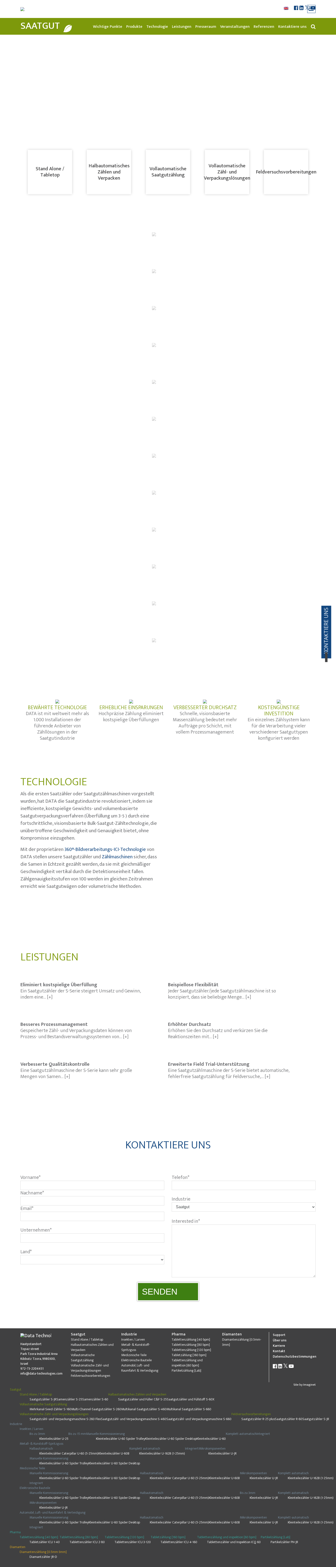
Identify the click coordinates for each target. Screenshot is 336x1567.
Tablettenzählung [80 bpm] (191, 1345)
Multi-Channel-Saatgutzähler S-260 (96, 1409)
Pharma (178, 1334)
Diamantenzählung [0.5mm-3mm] (241, 1342)
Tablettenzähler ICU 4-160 (179, 1542)
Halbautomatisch (41, 1448)
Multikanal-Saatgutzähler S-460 (144, 1409)
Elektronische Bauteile (136, 1360)
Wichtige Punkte (107, 26)
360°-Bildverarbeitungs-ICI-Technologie (105, 849)
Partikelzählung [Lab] (186, 1370)
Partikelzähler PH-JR (284, 1542)
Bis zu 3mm (37, 1434)
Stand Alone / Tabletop (50, 172)
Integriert (263, 1434)
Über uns (280, 1340)
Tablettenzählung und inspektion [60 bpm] (187, 1362)
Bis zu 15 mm (77, 1434)
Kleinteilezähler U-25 (53, 1439)
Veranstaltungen (235, 26)
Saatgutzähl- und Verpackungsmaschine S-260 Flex (65, 1419)
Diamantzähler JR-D (43, 1557)
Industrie (129, 1334)
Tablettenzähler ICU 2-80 (87, 1542)
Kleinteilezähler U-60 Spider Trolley (120, 1439)
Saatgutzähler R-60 (288, 1419)
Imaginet (309, 1384)
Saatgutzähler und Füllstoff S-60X (190, 1399)
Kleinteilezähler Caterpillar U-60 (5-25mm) (68, 1453)
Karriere (279, 1345)
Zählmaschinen (117, 857)
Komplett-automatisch (293, 1517)
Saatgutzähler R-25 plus (258, 1419)
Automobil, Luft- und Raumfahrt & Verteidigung (139, 1368)
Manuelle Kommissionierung (105, 1434)
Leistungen (181, 26)
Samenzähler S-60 (95, 1399)
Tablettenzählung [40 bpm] (191, 1339)
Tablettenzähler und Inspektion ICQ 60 (234, 1542)
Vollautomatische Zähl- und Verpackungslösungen (227, 172)
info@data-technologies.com (41, 1373)
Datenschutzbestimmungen (294, 1356)
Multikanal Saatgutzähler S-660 (189, 1409)
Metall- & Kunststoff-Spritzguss (135, 1347)
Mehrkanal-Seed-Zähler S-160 (50, 1409)
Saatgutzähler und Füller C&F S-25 (142, 1399)
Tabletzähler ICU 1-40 (45, 1542)
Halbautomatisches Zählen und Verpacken (109, 172)
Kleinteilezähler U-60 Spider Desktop (171, 1439)
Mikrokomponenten (212, 1448)
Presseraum (205, 26)
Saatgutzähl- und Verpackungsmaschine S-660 (198, 1419)
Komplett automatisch (241, 1434)
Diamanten (232, 1334)
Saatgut (40, 26)
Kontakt (279, 1351)
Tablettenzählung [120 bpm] (191, 1350)
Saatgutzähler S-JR (43, 1399)
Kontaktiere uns (292, 26)
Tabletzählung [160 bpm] (189, 1355)
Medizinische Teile (134, 1355)
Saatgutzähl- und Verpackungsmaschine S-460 (133, 1419)
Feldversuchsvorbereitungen (286, 172)
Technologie (157, 26)
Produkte (134, 26)
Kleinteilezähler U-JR (222, 1453)
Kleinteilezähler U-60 (211, 1439)
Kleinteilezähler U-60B (113, 1453)
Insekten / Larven (133, 1339)
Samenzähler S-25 (69, 1399)
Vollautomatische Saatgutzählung (168, 172)
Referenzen (264, 26)
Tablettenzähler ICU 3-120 (133, 1542)
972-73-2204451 (32, 1368)
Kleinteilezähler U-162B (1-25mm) (162, 1453)
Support (279, 1335)
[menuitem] (287, 8)
